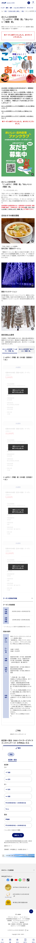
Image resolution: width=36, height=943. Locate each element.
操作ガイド (7, 846)
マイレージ (30, 8)
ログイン (28, 2)
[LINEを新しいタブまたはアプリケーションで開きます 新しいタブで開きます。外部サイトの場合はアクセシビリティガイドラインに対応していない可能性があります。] (20, 880)
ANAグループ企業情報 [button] (7, 870)
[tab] (9, 349)
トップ (2, 8)
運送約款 (22, 922)
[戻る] (4, 754)
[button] (33, 2)
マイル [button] (17, 942)
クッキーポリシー (24, 917)
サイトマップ (15, 922)
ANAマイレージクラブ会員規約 (18, 925)
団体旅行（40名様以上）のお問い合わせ (15, 849)
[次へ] (18, 754)
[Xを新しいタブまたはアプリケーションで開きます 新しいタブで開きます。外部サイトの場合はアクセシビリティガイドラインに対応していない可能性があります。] (12, 880)
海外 (11, 8)
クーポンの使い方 (24, 195)
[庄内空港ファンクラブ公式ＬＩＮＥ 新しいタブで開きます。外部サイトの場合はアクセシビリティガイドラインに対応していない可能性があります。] (18, 152)
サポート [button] (33, 942)
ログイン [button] (25, 942)
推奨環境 (9, 920)
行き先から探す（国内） (14, 11)
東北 (23, 11)
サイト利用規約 (26, 918)
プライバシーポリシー (13, 917)
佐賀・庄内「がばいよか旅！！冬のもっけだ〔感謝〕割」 (17, 208)
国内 (7, 8)
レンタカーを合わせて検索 (13, 830)
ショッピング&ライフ (20, 8)
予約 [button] (10, 942)
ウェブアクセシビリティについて (21, 920)
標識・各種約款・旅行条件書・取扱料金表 (18, 924)
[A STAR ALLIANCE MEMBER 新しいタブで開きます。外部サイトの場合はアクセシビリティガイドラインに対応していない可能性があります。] (18, 930)
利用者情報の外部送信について (13, 918)
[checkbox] (4, 830)
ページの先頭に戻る (31, 911)
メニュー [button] (2, 942)
